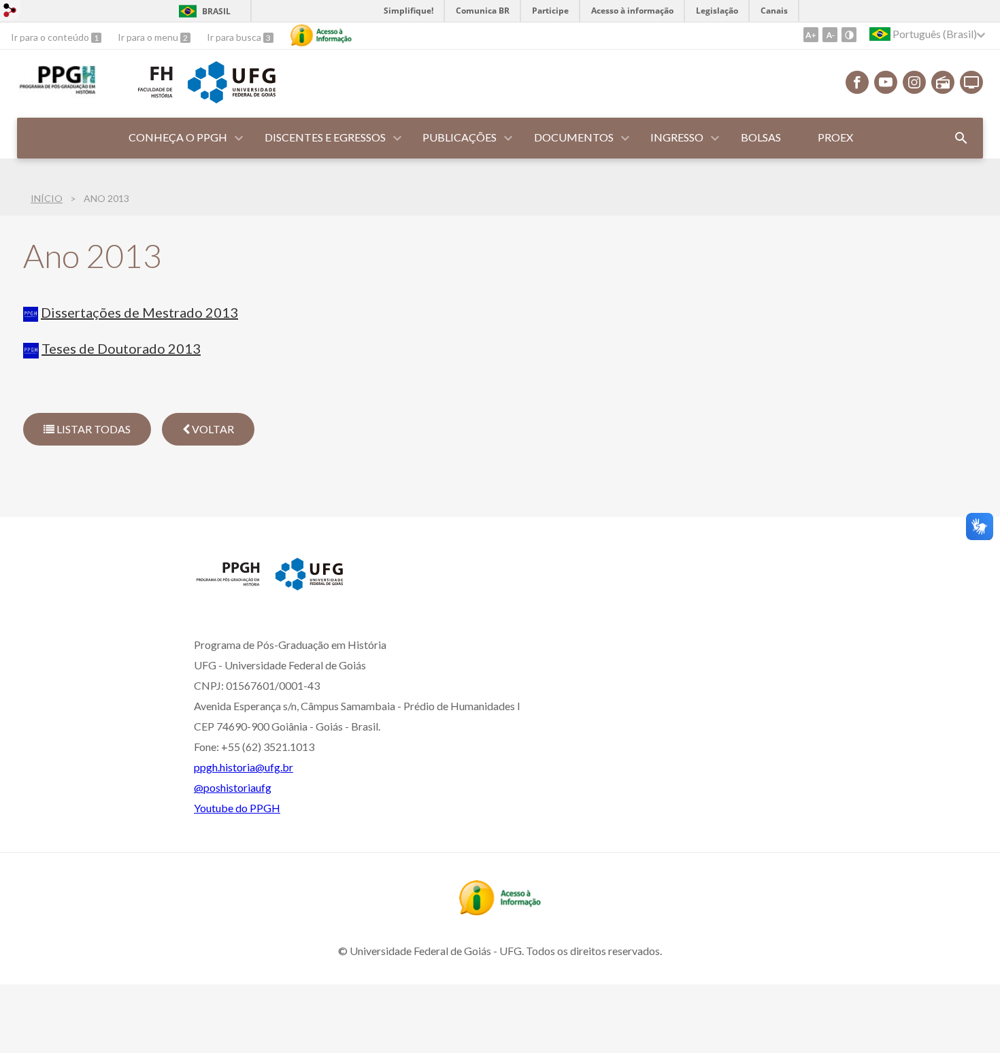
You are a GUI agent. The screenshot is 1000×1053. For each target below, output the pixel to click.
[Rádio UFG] (942, 82)
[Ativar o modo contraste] (848, 34)
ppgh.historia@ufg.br (243, 766)
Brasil (216, 11)
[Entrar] (10, 12)
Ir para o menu (149, 37)
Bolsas (761, 137)
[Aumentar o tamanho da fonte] (810, 34)
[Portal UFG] (231, 98)
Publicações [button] (459, 137)
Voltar (212, 428)
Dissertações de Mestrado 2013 (139, 312)
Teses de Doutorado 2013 (121, 348)
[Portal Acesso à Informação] (500, 910)
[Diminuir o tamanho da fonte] (829, 34)
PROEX (835, 137)
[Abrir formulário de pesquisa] (961, 138)
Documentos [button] (574, 137)
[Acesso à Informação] (321, 35)
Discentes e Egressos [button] (325, 137)
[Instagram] (914, 82)
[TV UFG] (971, 82)
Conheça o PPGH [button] (178, 137)
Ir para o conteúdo (51, 37)
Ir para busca (235, 37)
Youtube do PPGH (237, 807)
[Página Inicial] (56, 93)
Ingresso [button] (676, 137)
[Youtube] (885, 82)
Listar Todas (92, 428)
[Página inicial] (228, 585)
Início (47, 198)
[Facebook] (857, 82)
